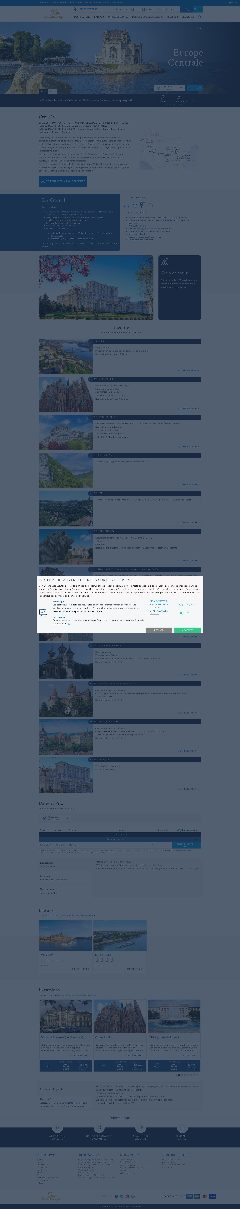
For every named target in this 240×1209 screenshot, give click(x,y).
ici (69, 623)
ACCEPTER (187, 630)
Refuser (159, 630)
